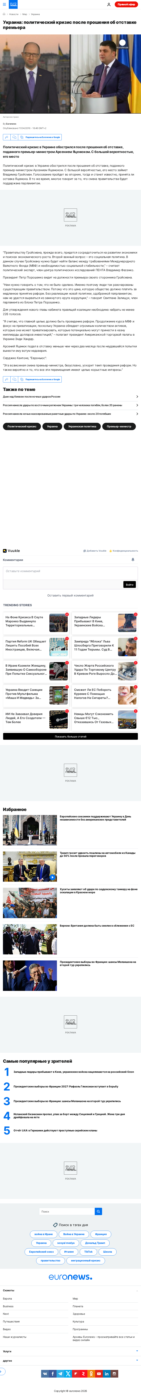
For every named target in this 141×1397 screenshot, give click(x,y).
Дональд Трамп (95, 1242)
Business (8, 1306)
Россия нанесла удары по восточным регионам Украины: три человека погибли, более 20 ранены (62, 405)
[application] (70, 74)
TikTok (88, 1251)
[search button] (98, 1211)
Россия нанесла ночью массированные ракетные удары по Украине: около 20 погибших (57, 413)
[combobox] (70, 1211)
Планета (78, 1306)
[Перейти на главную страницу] (13, 4)
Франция (101, 1234)
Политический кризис (22, 426)
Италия (69, 1251)
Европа (7, 1298)
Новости (13, 14)
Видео (7, 1329)
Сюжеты (8, 1290)
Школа (107, 1251)
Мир (24, 14)
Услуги (7, 1351)
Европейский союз (41, 1251)
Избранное (15, 809)
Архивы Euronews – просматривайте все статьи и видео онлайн (104, 1338)
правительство (50, 1260)
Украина (35, 14)
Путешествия (11, 1321)
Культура (78, 1321)
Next (6, 1313)
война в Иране (44, 1234)
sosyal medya (66, 1242)
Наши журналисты (14, 1336)
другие (7, 1360)
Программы (80, 1329)
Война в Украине (73, 1234)
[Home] (4, 14)
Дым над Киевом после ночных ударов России (31, 396)
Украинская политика (82, 426)
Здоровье (79, 1313)
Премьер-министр (119, 426)
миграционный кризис (85, 1260)
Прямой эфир (126, 4)
